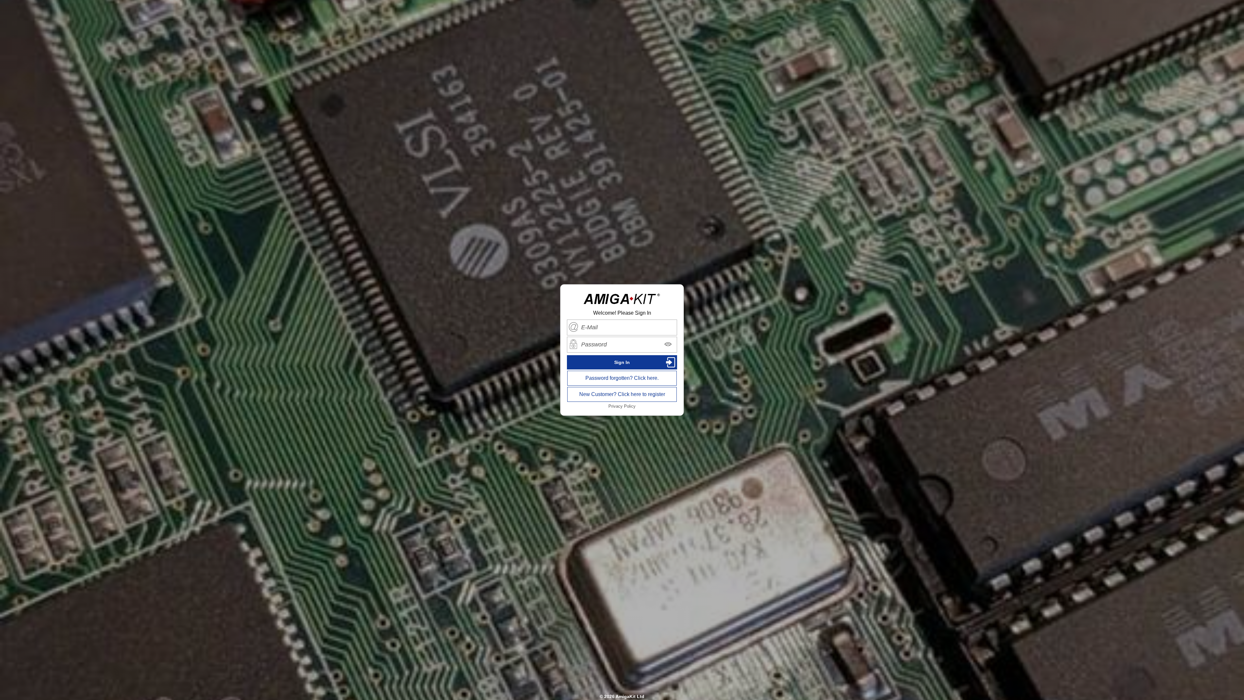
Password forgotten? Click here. (622, 378)
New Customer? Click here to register (622, 394)
